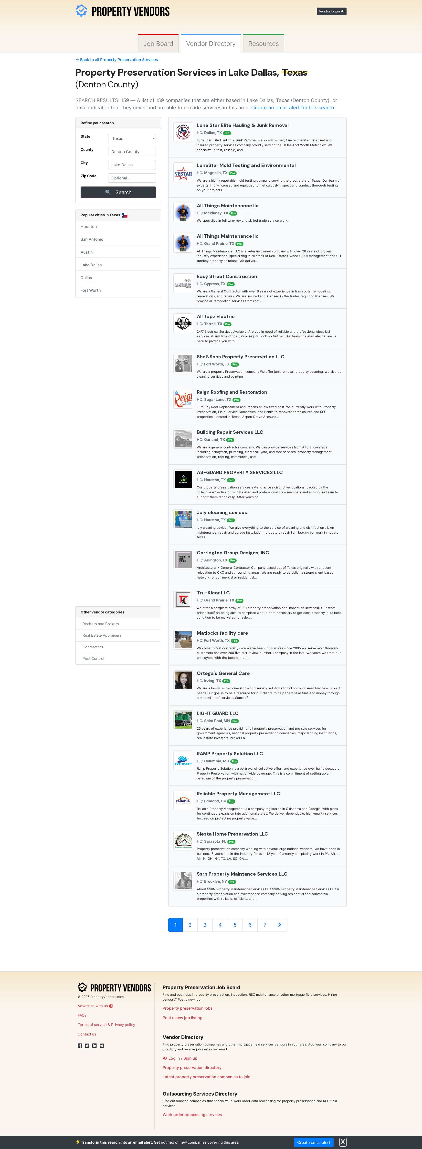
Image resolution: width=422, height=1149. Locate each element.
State (85, 136)
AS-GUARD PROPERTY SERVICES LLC (240, 472)
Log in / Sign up (182, 1058)
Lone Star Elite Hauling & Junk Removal (243, 125)
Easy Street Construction (227, 276)
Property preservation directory (192, 1067)
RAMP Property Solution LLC (230, 753)
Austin (87, 252)
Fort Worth (91, 290)
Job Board (158, 43)
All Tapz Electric (216, 316)
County (87, 149)
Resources (263, 43)
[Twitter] (87, 1046)
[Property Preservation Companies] (122, 10)
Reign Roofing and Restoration (232, 392)
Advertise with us (93, 1006)
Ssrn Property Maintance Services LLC (242, 874)
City (84, 162)
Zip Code (88, 176)
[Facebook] (80, 1046)
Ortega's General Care (223, 673)
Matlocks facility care (222, 633)
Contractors (92, 647)
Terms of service (92, 1024)
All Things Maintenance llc (228, 205)
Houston (89, 226)
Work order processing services (192, 1114)
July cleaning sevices (222, 512)
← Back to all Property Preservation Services (116, 59)
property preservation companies (206, 1076)
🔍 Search (118, 192)
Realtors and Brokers (100, 623)
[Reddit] (102, 1046)
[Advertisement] (257, 952)
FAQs (82, 1015)
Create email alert (313, 1142)
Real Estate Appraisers (101, 635)
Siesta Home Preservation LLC (232, 834)
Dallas (86, 277)
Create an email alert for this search (292, 108)
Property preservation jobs (188, 1008)
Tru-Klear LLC (213, 593)
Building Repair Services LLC (230, 432)
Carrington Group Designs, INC (233, 552)
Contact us (87, 1034)
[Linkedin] (94, 1046)
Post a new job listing (182, 1017)
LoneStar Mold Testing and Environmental (246, 165)
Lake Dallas (91, 264)
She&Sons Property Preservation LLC (241, 356)
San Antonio (92, 239)
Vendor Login (330, 11)
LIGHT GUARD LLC (218, 713)
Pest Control (92, 658)
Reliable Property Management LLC (238, 793)
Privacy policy (123, 1024)
